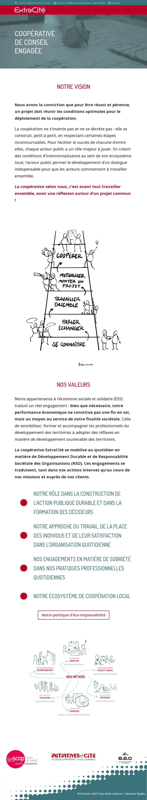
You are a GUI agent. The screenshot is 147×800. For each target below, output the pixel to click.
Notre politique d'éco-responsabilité (73, 615)
